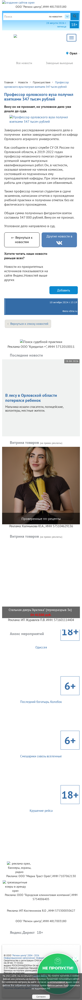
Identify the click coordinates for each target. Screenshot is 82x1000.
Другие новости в (59, 236)
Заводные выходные (59, 63)
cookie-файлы (40, 975)
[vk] (59, 243)
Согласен (41, 996)
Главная (8, 82)
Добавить (63, 290)
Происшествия (41, 82)
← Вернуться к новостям (22, 239)
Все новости (24, 63)
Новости (23, 82)
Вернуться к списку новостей (29, 324)
